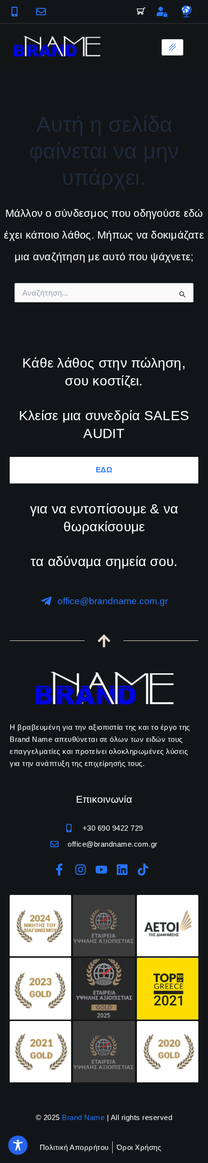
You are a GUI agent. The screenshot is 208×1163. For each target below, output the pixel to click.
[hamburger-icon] (172, 47)
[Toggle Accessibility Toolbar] (18, 1145)
